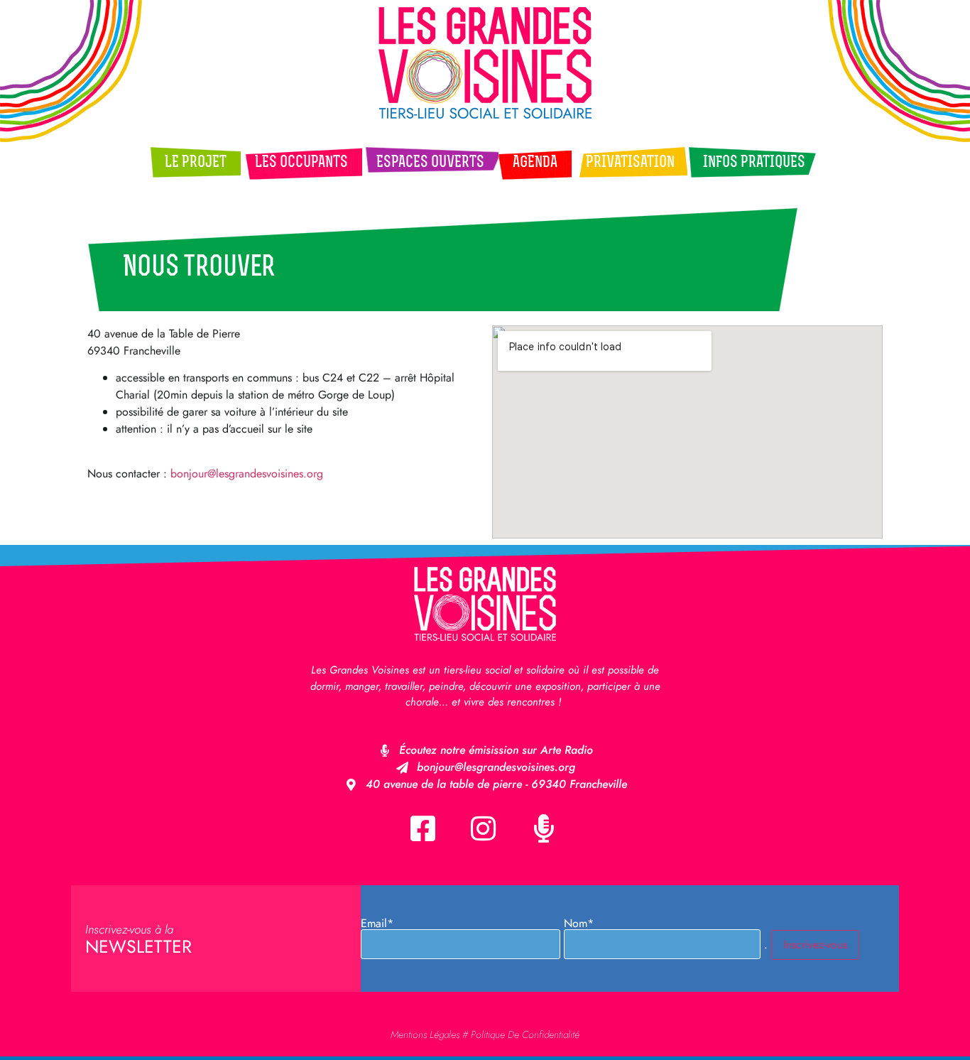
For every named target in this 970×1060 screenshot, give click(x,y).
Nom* (579, 924)
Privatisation (630, 163)
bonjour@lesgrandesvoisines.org (246, 473)
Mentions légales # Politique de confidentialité (485, 1034)
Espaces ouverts (430, 163)
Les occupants (301, 163)
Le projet (196, 163)
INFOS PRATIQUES (754, 163)
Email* (377, 924)
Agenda (535, 163)
